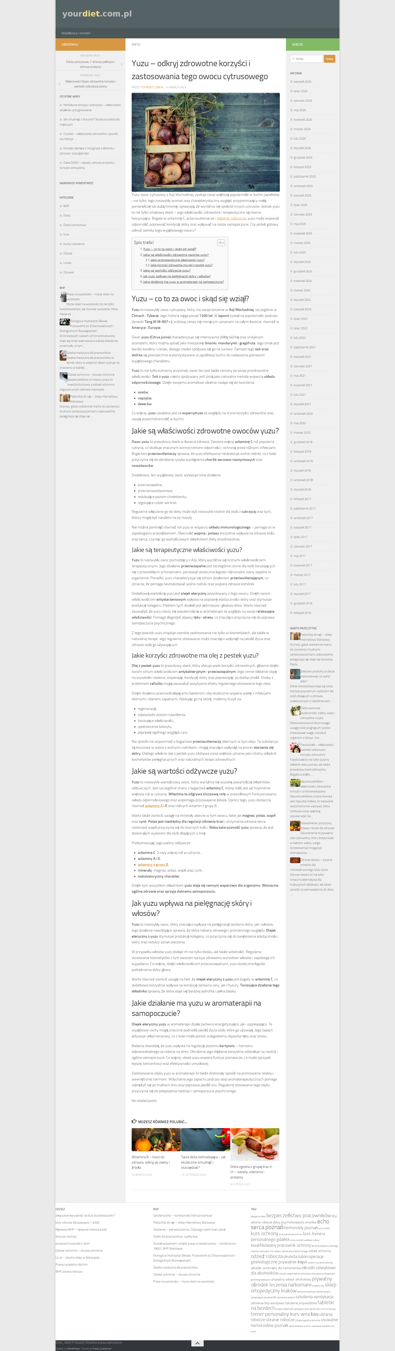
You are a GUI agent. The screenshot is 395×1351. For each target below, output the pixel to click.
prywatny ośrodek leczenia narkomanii (291, 1282)
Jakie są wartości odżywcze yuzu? (167, 270)
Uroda (67, 263)
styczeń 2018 (302, 489)
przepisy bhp (318, 1285)
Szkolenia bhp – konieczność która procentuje (182, 1215)
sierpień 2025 (302, 195)
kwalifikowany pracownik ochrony (281, 1245)
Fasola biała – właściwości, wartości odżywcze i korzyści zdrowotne (317, 750)
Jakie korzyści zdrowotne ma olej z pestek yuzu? (182, 265)
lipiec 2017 (300, 537)
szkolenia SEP (270, 1297)
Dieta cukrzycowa (74, 225)
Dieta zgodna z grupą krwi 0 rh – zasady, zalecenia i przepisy (251, 1172)
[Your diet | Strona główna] (97, 14)
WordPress (73, 1348)
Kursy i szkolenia (73, 244)
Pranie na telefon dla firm (72, 1264)
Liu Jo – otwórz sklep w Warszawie (78, 1257)
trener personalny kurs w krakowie (319, 1309)
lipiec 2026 (300, 91)
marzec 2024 (302, 290)
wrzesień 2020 (303, 413)
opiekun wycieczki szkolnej (320, 1262)
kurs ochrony (264, 1233)
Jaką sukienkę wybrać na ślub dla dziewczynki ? (85, 1215)
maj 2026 (300, 110)
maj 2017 (300, 556)
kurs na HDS (324, 1228)
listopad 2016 (302, 613)
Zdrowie (68, 272)
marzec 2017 (302, 575)
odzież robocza (267, 1256)
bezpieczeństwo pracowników (298, 1215)
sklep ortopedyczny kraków (293, 1288)
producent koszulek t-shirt (72, 1243)
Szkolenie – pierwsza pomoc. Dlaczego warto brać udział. (189, 1229)
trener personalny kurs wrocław (285, 1314)
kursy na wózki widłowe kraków (304, 1240)
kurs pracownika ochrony (290, 1234)
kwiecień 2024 (303, 281)
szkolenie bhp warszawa (267, 1303)
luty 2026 (300, 138)
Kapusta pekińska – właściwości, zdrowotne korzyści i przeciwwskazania (310, 786)
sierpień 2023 (302, 309)
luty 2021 (300, 395)
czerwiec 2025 (303, 214)
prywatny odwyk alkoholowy (291, 1279)
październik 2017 (305, 508)
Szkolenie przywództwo (301, 1303)
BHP (66, 206)
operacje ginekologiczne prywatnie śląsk (287, 1259)
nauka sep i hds (266, 1251)
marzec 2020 (302, 432)
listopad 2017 (302, 499)
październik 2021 (305, 347)
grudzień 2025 (303, 157)
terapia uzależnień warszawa (289, 1309)
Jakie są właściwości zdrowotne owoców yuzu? (176, 255)
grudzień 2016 (303, 603)
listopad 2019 (302, 451)
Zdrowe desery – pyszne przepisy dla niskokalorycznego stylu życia (311, 865)
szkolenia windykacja (314, 1296)
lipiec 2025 (300, 205)
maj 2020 (300, 423)
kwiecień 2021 (303, 385)
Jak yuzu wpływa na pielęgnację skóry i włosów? (177, 276)
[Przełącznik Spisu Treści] (219, 242)
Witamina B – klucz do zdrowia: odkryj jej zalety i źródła (151, 1162)
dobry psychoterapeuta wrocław (295, 1222)
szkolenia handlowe (306, 1291)
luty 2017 (300, 584)
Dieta (136, 44)
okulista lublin (295, 1256)
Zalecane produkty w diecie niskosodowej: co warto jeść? (317, 676)
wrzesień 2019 (303, 461)
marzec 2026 (302, 129)
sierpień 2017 (302, 527)
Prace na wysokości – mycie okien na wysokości (183, 1281)
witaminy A (154, 806)
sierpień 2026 (302, 82)
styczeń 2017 (302, 594)
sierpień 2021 (302, 357)
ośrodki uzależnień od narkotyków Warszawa (300, 1273)
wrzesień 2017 (303, 518)
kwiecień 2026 (303, 119)
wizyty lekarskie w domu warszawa (305, 1326)
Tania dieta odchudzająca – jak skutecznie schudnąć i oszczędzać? (203, 1162)
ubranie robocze (280, 1319)
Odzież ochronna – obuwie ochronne (91, 375)
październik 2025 (305, 176)
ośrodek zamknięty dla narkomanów (276, 1268)
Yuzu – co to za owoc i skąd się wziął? (169, 249)
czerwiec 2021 (303, 366)
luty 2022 (300, 338)
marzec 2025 (302, 243)
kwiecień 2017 (303, 565)
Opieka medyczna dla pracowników (88, 353)
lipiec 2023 (300, 319)
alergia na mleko (258, 1216)
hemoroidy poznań (301, 1227)
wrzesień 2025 (303, 186)
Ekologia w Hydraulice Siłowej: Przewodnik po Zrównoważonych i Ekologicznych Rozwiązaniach (87, 326)
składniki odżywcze (231, 218)
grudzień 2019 (303, 442)
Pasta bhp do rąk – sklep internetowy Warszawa (184, 1222)
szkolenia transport (286, 1297)
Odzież (67, 253)
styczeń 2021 (302, 404)
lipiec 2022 (300, 328)
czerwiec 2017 (303, 546)
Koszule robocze (66, 1236)
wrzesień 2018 (303, 480)
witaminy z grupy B (153, 864)
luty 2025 (300, 252)
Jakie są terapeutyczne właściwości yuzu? (178, 260)
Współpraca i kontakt (76, 33)
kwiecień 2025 (303, 233)
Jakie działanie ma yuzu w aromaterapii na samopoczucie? (183, 282)
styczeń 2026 (302, 148)
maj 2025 (300, 224)
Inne (66, 234)
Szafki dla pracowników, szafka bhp (175, 1236)
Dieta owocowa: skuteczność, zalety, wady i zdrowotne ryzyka (317, 713)
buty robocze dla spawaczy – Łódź (77, 1222)
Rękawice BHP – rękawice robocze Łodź (81, 1229)
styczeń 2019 (302, 470)
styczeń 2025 (302, 262)
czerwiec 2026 (303, 100)
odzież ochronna (320, 1251)
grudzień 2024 (303, 271)
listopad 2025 (302, 167)
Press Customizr (102, 1348)
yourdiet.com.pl (152, 87)
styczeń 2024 (302, 300)
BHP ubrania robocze (69, 1271)
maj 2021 (300, 376)
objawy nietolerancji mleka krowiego (291, 1251)
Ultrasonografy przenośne (307, 1320)
